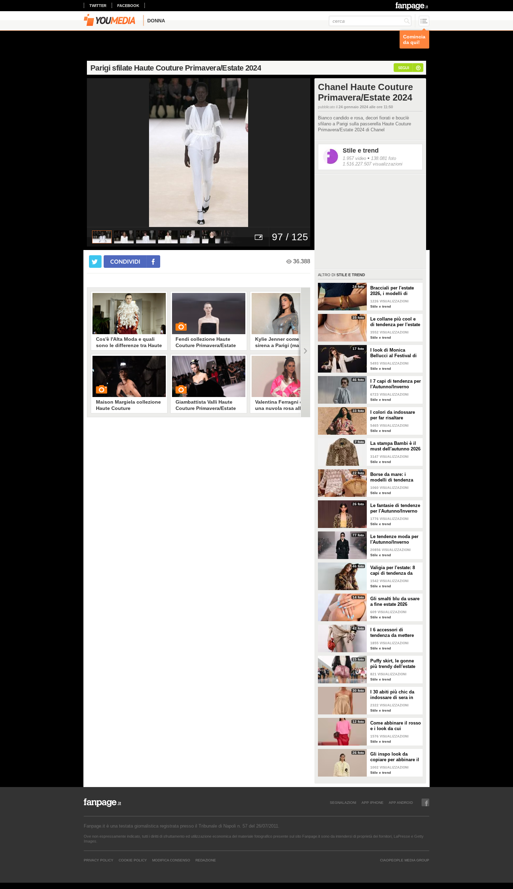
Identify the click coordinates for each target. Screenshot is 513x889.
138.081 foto (383, 158)
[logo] (412, 6)
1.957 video (354, 158)
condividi (125, 261)
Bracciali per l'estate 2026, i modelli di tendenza (392, 290)
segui (403, 67)
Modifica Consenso (171, 860)
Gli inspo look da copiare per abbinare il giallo (394, 757)
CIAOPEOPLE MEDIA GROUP (404, 860)
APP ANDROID (401, 802)
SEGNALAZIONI (343, 802)
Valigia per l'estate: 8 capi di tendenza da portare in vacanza (392, 570)
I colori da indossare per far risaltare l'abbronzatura (392, 415)
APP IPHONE (373, 802)
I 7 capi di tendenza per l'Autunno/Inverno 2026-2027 (395, 384)
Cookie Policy (133, 860)
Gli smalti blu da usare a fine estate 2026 (394, 601)
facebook (128, 5)
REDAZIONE (205, 860)
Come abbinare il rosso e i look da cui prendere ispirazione (395, 726)
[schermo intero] (258, 237)
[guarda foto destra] (221, 152)
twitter (97, 5)
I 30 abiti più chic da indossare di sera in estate (392, 694)
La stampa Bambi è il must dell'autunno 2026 (395, 446)
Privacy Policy (98, 860)
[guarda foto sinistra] (109, 152)
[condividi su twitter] (95, 261)
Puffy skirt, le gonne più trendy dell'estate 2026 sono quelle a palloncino (392, 663)
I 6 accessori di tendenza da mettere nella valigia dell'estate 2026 (394, 632)
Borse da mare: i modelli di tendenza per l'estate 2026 (391, 477)
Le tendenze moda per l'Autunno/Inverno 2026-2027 (394, 539)
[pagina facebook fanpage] (425, 802)
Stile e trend (361, 150)
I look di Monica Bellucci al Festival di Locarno (393, 353)
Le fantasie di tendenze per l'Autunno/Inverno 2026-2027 (395, 508)
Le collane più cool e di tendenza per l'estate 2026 (395, 322)
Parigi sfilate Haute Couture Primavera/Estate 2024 (175, 68)
